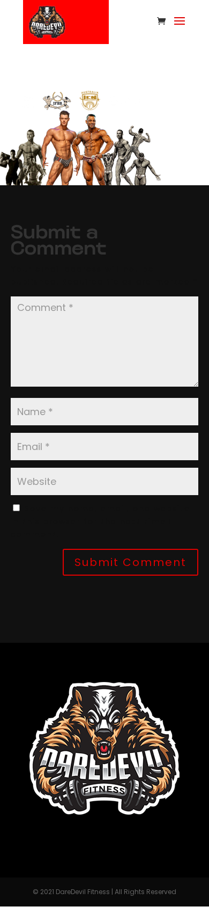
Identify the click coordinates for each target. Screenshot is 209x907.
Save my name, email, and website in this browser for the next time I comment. (100, 521)
